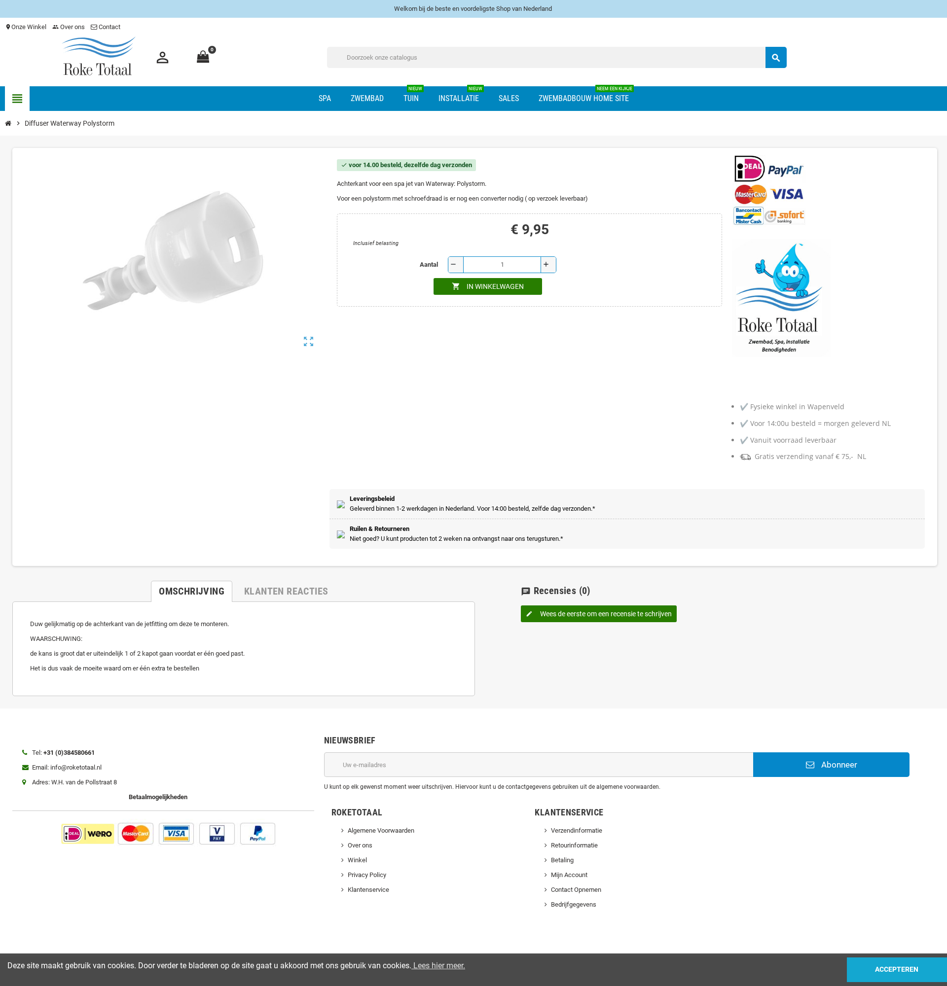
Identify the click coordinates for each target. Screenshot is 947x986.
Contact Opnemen (576, 889)
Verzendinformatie (576, 830)
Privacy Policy (367, 875)
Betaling (562, 860)
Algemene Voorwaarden (381, 830)
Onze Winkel (25, 27)
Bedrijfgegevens (573, 904)
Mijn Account (569, 875)
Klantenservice (368, 889)
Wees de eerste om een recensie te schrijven (599, 614)
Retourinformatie (574, 845)
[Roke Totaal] (99, 57)
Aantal (429, 264)
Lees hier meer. (438, 965)
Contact (109, 27)
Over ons (68, 27)
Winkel (357, 860)
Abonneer (838, 765)
